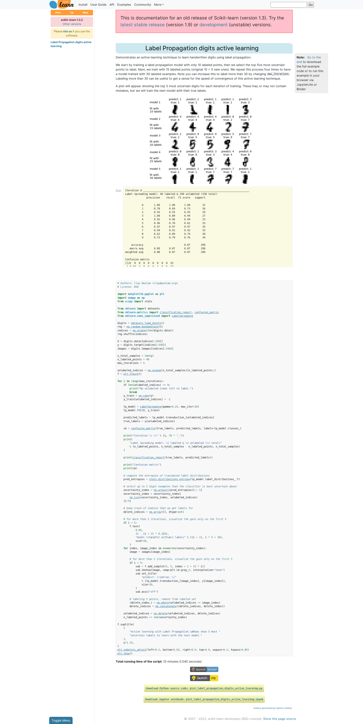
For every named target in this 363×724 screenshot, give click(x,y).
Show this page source (279, 719)
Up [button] (72, 12)
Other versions (72, 24)
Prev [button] (58, 12)
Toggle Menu (61, 720)
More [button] (157, 4)
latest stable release (142, 24)
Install (83, 4)
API (111, 4)
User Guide (98, 4)
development (213, 24)
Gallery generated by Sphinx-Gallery (273, 708)
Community (142, 4)
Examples (124, 4)
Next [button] (85, 12)
